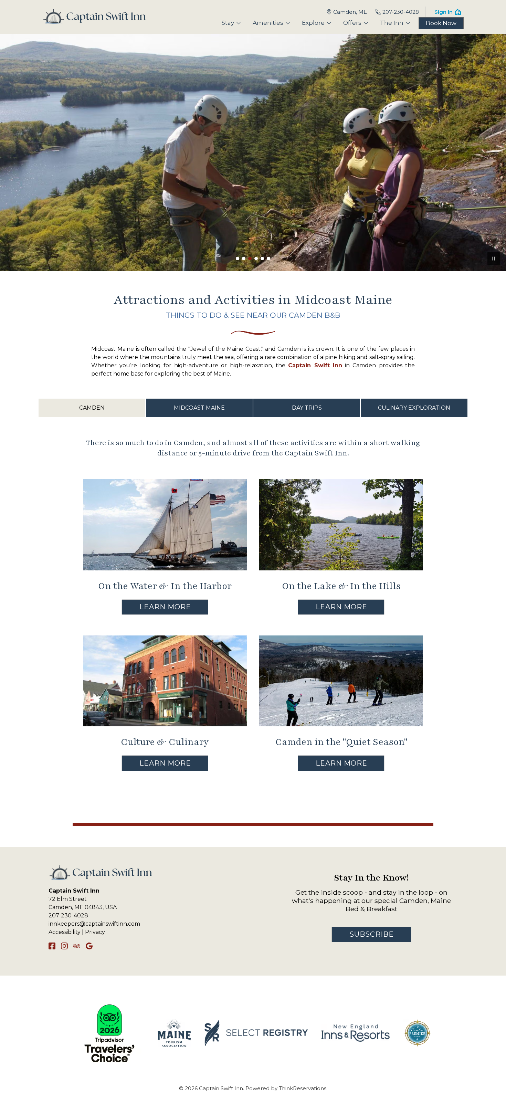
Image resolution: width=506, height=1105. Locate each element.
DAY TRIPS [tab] (307, 407)
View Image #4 (256, 258)
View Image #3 (250, 258)
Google (89, 946)
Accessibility (65, 932)
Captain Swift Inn (315, 365)
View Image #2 (243, 258)
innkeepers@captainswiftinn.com (94, 923)
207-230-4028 (400, 12)
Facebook (52, 946)
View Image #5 (262, 258)
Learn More (165, 607)
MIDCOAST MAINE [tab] (199, 407)
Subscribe (371, 934)
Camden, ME (350, 12)
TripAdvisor (76, 946)
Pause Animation (493, 258)
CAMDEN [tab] (92, 407)
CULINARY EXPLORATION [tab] (414, 407)
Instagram (64, 946)
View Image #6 (268, 258)
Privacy (95, 932)
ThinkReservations (302, 1088)
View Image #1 (237, 258)
